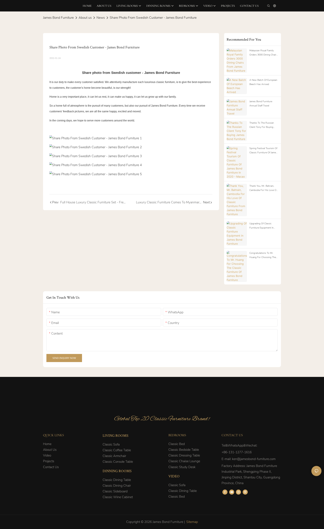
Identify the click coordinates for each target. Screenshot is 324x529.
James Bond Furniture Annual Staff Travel (260, 103)
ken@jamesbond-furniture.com (254, 459)
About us (85, 18)
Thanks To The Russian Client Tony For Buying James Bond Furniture (261, 125)
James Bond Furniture (58, 18)
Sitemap (192, 522)
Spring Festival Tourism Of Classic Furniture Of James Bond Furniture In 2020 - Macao (263, 151)
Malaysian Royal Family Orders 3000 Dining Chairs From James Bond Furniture (263, 53)
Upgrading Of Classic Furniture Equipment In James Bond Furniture (261, 226)
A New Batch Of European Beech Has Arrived (263, 82)
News (101, 18)
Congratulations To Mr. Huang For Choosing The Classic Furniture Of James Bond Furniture (263, 255)
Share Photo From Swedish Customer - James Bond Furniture (153, 18)
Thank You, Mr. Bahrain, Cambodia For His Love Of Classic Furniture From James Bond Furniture (263, 188)
